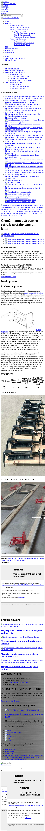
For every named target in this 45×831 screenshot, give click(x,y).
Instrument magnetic (27, 755)
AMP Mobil (9, 753)
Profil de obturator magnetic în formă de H (20, 102)
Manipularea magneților (22, 45)
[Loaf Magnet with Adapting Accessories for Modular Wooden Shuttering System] (22, 626)
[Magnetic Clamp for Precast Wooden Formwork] (20, 637)
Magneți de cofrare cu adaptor (15, 118)
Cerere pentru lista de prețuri (10, 701)
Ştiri (6, 47)
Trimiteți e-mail (6, 765)
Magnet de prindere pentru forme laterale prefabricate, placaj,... (19, 655)
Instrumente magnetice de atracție (16, 198)
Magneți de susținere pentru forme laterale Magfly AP (23, 137)
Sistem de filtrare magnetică (19, 27)
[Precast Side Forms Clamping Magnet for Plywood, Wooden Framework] (22, 650)
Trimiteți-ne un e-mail (8, 277)
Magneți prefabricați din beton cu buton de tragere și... (23, 108)
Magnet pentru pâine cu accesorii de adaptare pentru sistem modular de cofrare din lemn (22, 559)
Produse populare (11, 749)
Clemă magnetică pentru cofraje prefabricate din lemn (23, 98)
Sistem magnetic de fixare (18, 39)
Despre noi (9, 50)
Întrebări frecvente (11, 49)
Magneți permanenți (12, 755)
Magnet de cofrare (20, 31)
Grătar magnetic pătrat (13, 182)
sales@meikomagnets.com (19, 682)
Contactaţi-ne (9, 52)
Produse (8, 23)
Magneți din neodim (16, 25)
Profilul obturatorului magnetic (24, 33)
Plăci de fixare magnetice (22, 35)
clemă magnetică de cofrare (34, 293)
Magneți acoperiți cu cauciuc (24, 43)
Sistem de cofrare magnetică (19, 29)
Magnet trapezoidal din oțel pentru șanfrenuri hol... (22, 114)
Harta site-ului (10, 751)
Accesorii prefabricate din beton (25, 37)
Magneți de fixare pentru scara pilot (17, 194)
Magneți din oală (20, 41)
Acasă (7, 21)
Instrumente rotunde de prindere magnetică (20, 202)
